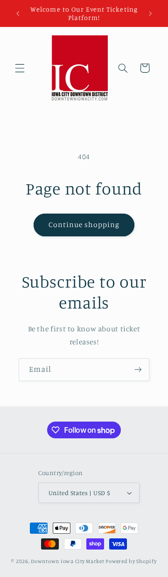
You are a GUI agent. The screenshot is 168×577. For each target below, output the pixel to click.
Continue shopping (84, 224)
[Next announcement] (150, 13)
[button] (19, 68)
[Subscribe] (138, 369)
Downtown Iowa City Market (67, 561)
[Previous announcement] (17, 13)
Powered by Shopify (130, 561)
